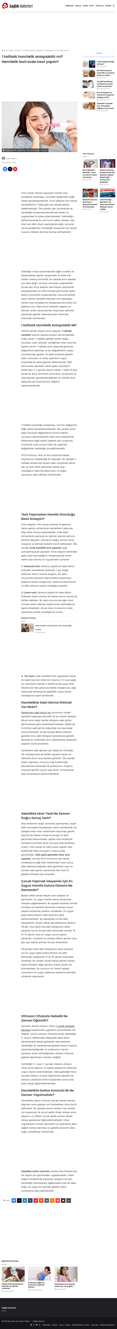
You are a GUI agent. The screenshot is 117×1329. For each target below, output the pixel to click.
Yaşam (108, 6)
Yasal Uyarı (95, 1325)
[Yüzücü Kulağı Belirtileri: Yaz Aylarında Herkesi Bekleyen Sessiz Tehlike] (107, 193)
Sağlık (78, 6)
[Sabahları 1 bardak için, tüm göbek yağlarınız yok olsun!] (89, 106)
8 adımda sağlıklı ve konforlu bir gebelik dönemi (36, 1285)
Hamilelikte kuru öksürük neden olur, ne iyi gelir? (65, 1285)
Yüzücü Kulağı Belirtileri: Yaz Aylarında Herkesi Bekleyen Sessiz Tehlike (107, 204)
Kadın (85, 6)
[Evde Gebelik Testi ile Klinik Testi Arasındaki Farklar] (27, 627)
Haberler (69, 6)
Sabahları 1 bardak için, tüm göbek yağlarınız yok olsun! (105, 105)
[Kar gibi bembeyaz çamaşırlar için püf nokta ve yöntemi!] (89, 84)
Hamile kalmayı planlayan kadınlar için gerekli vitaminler (12, 1286)
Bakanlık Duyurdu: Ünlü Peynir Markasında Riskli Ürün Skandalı (90, 203)
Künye (61, 1325)
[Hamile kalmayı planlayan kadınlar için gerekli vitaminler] (13, 1274)
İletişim (67, 1325)
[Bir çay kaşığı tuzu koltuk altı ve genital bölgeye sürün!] (89, 94)
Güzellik (100, 6)
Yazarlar (55, 1325)
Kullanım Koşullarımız (107, 1325)
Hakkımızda (46, 1325)
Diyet (91, 6)
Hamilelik (17, 50)
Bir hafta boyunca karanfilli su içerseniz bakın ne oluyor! (105, 72)
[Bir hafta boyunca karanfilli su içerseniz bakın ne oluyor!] (89, 73)
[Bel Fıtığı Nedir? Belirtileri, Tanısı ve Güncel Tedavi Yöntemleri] (90, 163)
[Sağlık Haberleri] (18, 5)
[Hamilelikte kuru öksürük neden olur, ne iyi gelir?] (66, 1274)
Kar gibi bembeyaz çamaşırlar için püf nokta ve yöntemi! (105, 83)
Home (5, 50)
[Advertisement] (58, 30)
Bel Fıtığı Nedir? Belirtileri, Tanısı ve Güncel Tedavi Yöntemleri (90, 173)
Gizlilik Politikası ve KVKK (80, 1325)
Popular (99, 53)
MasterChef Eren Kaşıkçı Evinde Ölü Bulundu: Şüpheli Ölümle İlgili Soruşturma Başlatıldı (107, 176)
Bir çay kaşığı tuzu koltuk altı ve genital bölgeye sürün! (105, 94)
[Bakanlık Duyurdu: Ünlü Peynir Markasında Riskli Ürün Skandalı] (90, 193)
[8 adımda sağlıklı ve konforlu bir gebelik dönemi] (39, 1274)
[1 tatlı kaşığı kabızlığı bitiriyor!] (89, 64)
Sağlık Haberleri (11, 159)
